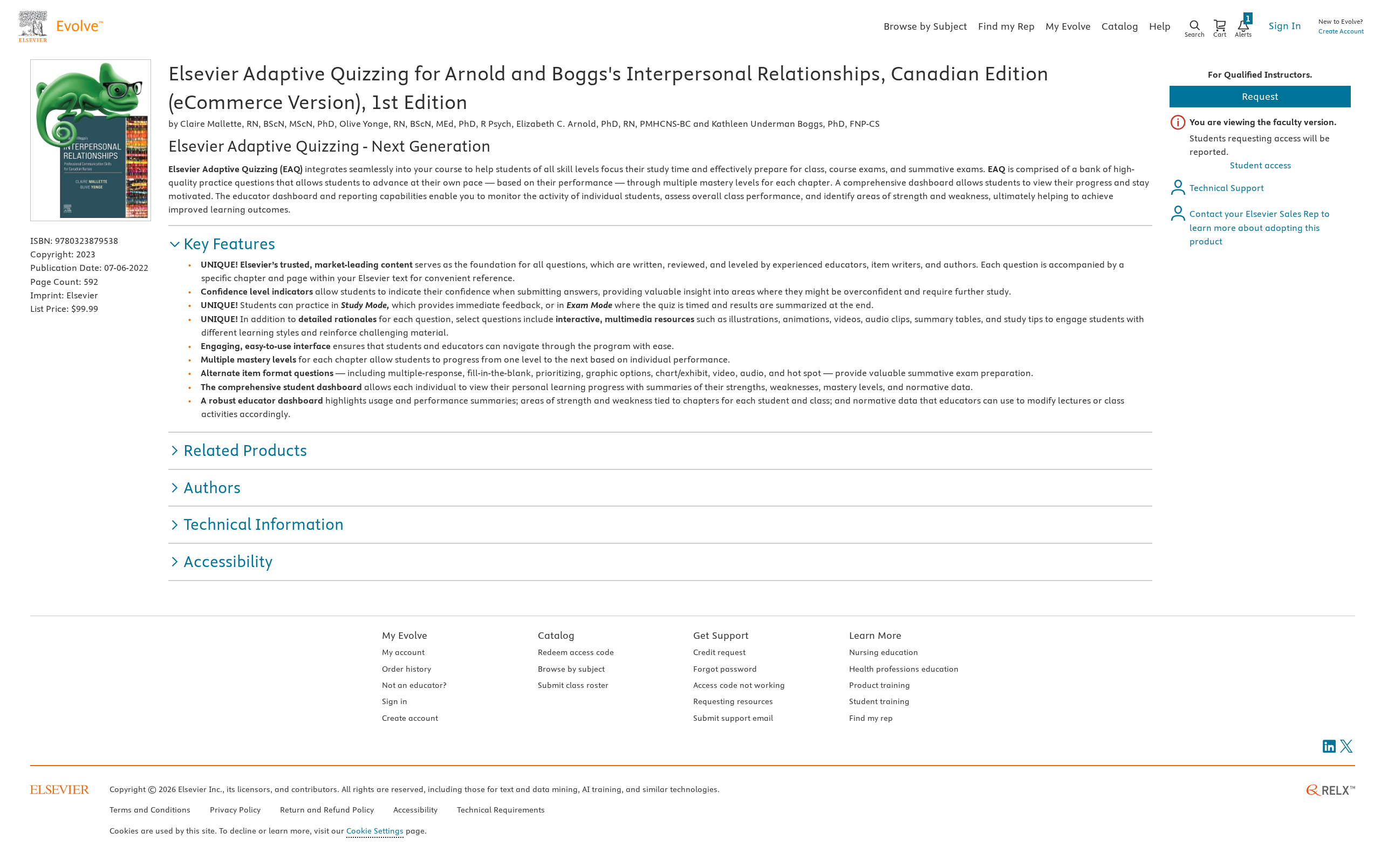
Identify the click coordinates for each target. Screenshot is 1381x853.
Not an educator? (414, 685)
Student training (879, 701)
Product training (879, 685)
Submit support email (733, 718)
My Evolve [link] (1068, 26)
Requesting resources (733, 701)
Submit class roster (573, 685)
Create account (410, 718)
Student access (1260, 165)
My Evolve (404, 635)
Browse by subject (571, 669)
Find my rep (871, 718)
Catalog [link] (1120, 26)
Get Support (721, 635)
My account (403, 652)
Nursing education (883, 652)
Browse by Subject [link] (925, 26)
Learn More (875, 635)
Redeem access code (576, 652)
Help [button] (1160, 26)
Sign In (1285, 25)
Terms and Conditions (150, 810)
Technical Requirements (501, 810)
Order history (406, 669)
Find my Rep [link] (1006, 26)
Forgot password (725, 669)
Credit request (719, 652)
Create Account (1341, 31)
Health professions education (904, 669)
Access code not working (739, 685)
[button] (221, 244)
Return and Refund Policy (327, 810)
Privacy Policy (235, 810)
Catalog (556, 635)
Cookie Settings (375, 831)
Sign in (394, 701)
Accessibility (415, 810)
